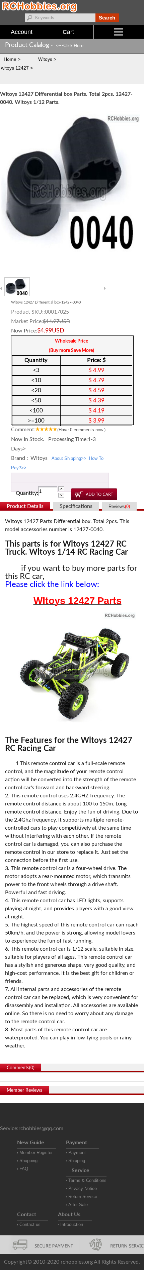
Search (107, 18)
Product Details (25, 506)
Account (21, 32)
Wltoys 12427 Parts (77, 600)
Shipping (76, 1160)
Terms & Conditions (87, 1180)
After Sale (78, 1204)
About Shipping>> (69, 458)
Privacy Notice (82, 1188)
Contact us (30, 1224)
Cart (68, 32)
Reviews (119, 506)
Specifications (76, 506)
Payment (77, 1152)
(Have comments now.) (81, 429)
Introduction (71, 1224)
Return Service (82, 1196)
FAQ (23, 1168)
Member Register (36, 1152)
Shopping (28, 1160)
